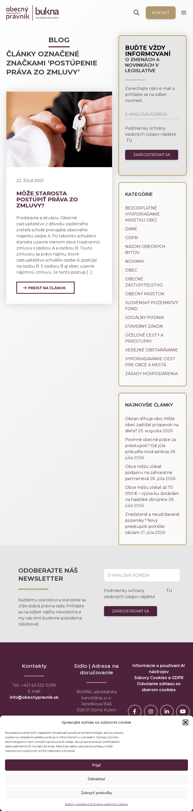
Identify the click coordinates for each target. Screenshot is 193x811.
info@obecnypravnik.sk (34, 697)
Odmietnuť (96, 779)
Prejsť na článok (47, 288)
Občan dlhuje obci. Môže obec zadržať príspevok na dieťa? (151, 424)
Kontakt (160, 13)
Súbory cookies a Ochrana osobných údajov (96, 804)
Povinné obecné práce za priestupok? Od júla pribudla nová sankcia (150, 445)
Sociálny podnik (144, 317)
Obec (131, 270)
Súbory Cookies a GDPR (158, 677)
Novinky (134, 261)
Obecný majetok (144, 293)
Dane (131, 229)
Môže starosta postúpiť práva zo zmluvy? (47, 199)
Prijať (96, 765)
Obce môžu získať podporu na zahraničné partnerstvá (148, 472)
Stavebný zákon (144, 326)
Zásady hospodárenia (151, 373)
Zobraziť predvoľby (96, 793)
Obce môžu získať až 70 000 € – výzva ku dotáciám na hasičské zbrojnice (152, 493)
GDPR (131, 237)
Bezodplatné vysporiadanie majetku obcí (142, 214)
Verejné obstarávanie (151, 350)
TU (128, 140)
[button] (185, 722)
